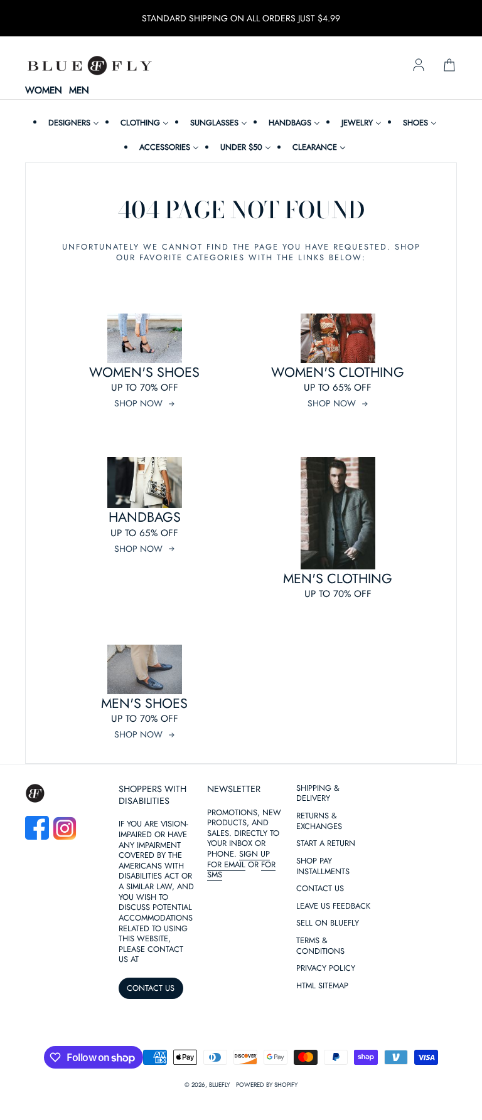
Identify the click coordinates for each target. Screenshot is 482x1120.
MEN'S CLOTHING (337, 578)
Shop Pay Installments (323, 866)
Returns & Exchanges (319, 821)
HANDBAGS (145, 517)
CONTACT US (150, 988)
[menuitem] (72, 122)
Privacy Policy (325, 968)
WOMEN (43, 91)
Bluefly (219, 1084)
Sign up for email (238, 859)
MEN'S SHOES (144, 703)
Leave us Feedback (333, 906)
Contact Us (320, 889)
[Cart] (449, 65)
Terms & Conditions (320, 946)
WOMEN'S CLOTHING (337, 372)
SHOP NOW (138, 403)
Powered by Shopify (266, 1084)
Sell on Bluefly (327, 923)
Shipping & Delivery (318, 794)
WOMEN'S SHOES (144, 372)
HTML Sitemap (322, 986)
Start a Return (325, 843)
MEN (79, 91)
